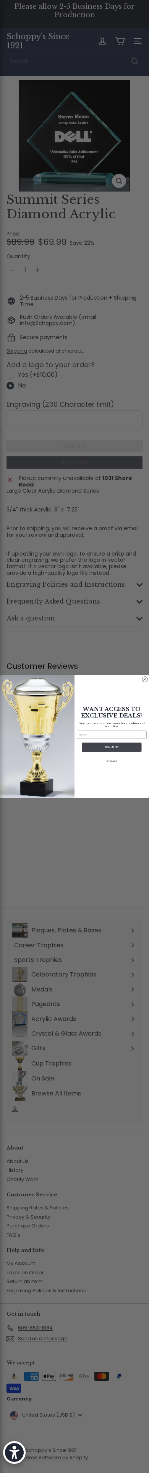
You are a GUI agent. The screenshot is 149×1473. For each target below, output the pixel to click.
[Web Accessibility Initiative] (14, 1452)
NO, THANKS (112, 761)
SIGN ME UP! (112, 747)
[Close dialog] (144, 679)
